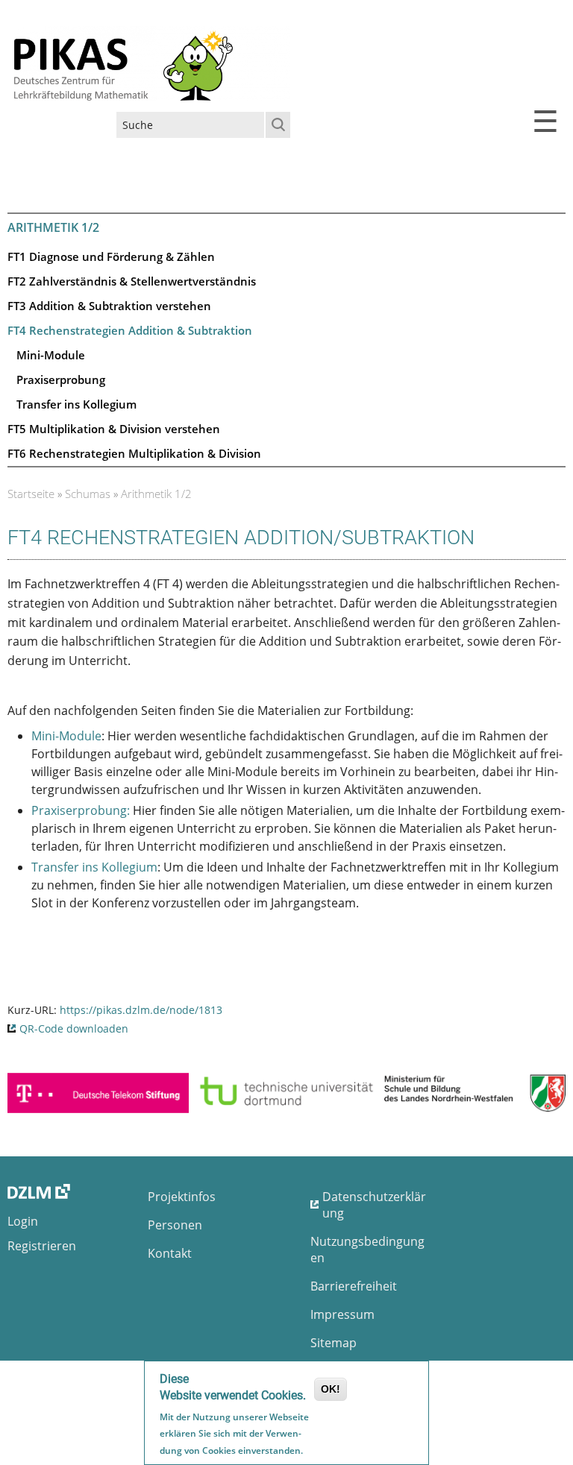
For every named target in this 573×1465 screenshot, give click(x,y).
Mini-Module (50, 354)
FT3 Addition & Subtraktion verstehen (109, 305)
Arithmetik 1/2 (156, 493)
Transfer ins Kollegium (76, 404)
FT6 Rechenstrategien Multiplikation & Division (134, 453)
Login (22, 1221)
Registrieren (41, 1246)
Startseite (30, 493)
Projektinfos (182, 1196)
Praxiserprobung (60, 379)
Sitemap (333, 1343)
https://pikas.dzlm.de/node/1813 (141, 1010)
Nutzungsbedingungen (367, 1249)
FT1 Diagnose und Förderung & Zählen (111, 256)
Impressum (342, 1314)
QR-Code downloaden (73, 1028)
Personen (175, 1225)
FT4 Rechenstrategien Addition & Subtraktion (129, 330)
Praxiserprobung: (80, 810)
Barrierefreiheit (353, 1286)
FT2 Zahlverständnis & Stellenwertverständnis (131, 281)
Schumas (87, 493)
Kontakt (170, 1253)
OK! (330, 1389)
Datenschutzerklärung (374, 1204)
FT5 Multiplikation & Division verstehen (113, 428)
